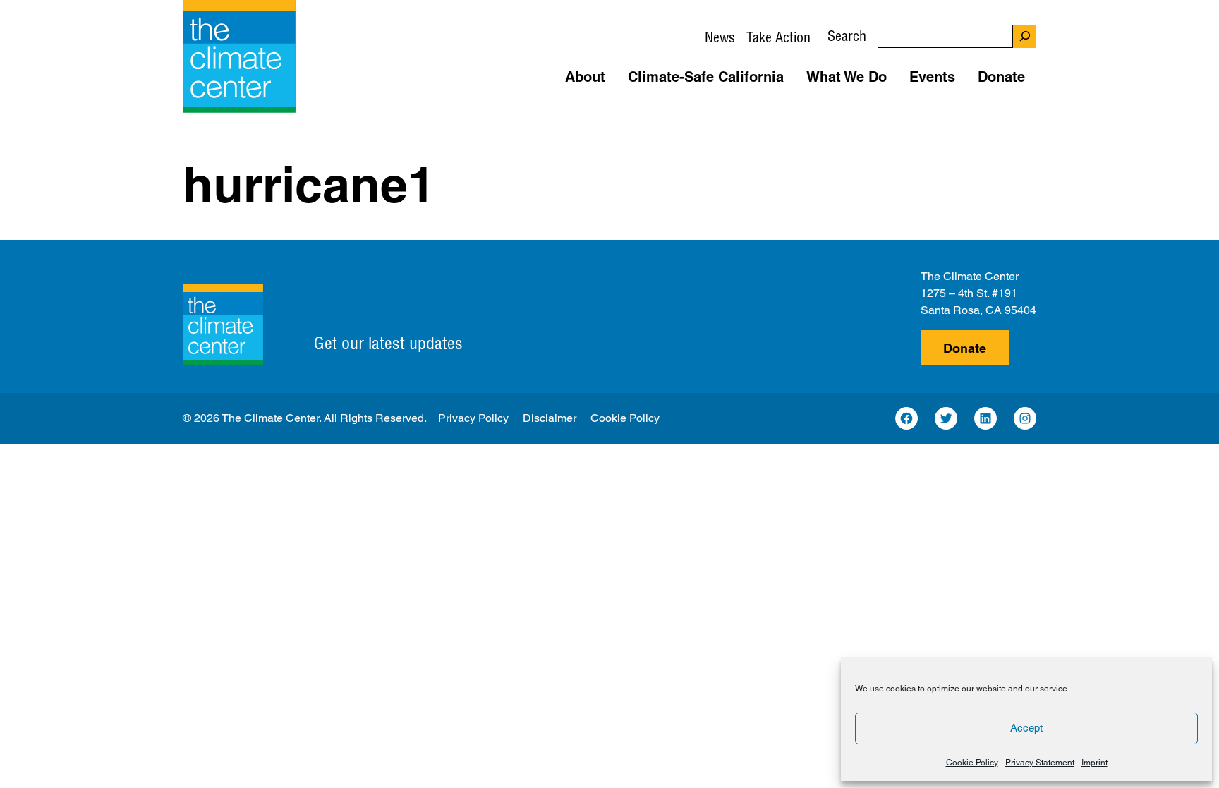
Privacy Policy (473, 418)
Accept (1026, 728)
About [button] (585, 76)
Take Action (778, 37)
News (720, 37)
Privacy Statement (1039, 763)
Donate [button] (1001, 76)
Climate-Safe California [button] (706, 76)
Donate (964, 348)
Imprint (1094, 763)
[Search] (1024, 36)
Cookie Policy (972, 763)
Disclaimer (549, 418)
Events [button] (932, 76)
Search (846, 35)
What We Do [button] (846, 76)
